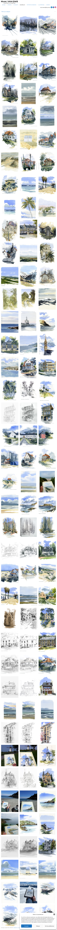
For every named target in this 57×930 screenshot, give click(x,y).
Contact (48, 4)
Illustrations (41, 4)
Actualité (16, 4)
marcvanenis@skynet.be (45, 7)
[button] (54, 914)
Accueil (3, 4)
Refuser (38, 926)
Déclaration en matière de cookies (18, 927)
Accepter (26, 926)
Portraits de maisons (31, 4)
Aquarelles (22, 4)
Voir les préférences (49, 926)
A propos (9, 4)
